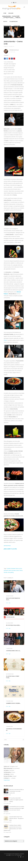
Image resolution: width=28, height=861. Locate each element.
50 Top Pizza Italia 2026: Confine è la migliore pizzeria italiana (16, 799)
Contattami (16, 25)
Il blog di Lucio (7, 25)
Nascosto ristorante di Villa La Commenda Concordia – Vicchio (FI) (16, 791)
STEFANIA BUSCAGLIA (8, 17)
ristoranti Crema (7, 570)
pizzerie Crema (15, 570)
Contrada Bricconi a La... (13, 650)
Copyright (6, 30)
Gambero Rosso (15, 568)
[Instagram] (14, 2)
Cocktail (8, 568)
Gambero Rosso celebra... (13, 703)
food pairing (11, 572)
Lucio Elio (10, 548)
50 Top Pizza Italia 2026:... (13, 625)
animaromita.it (7, 545)
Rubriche (17, 17)
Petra (5, 340)
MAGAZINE (10, 13)
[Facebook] (12, 2)
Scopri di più (7, 780)
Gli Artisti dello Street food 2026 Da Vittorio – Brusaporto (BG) (16, 818)
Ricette (5, 21)
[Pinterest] (16, 2)
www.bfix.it (19, 855)
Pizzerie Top (11, 46)
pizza (20, 568)
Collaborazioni (13, 21)
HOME (4, 13)
